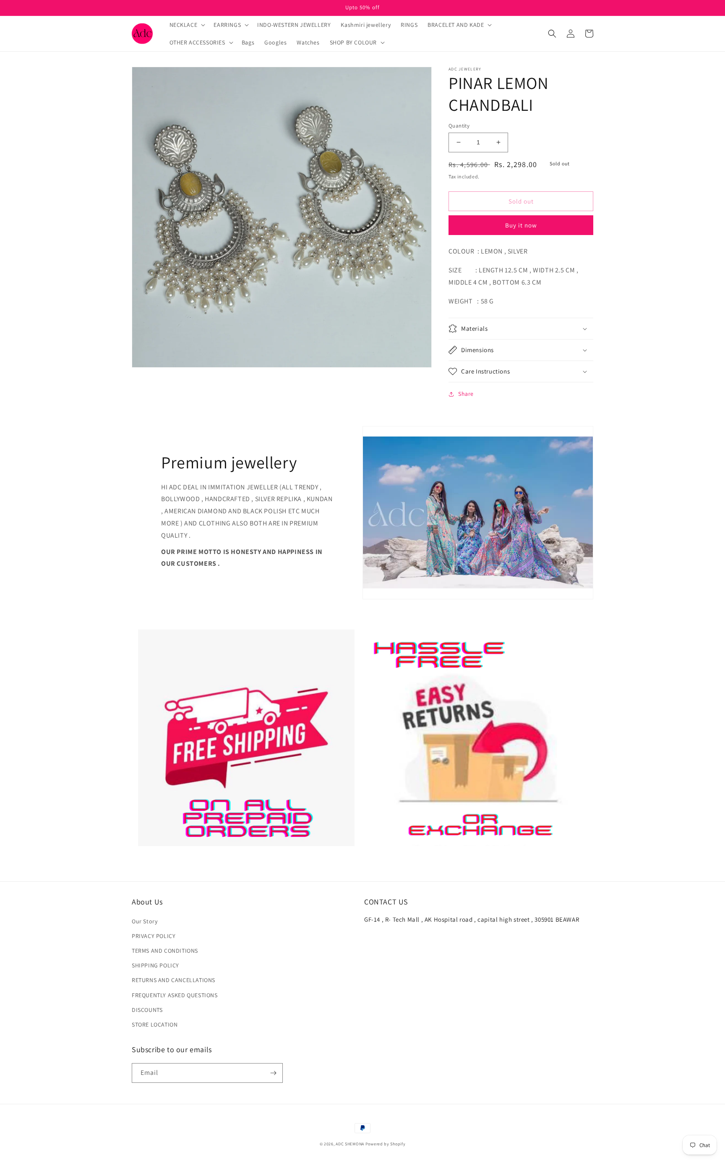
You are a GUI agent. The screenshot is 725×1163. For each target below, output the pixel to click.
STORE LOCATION (154, 1024)
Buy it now (521, 225)
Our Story (144, 921)
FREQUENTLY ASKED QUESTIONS (175, 995)
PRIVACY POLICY (153, 936)
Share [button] (466, 393)
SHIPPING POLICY (155, 965)
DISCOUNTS (147, 1010)
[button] (186, 25)
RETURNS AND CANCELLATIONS (173, 980)
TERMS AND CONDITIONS (165, 950)
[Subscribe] (273, 1073)
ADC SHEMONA (350, 1144)
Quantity (459, 125)
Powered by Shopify (385, 1144)
